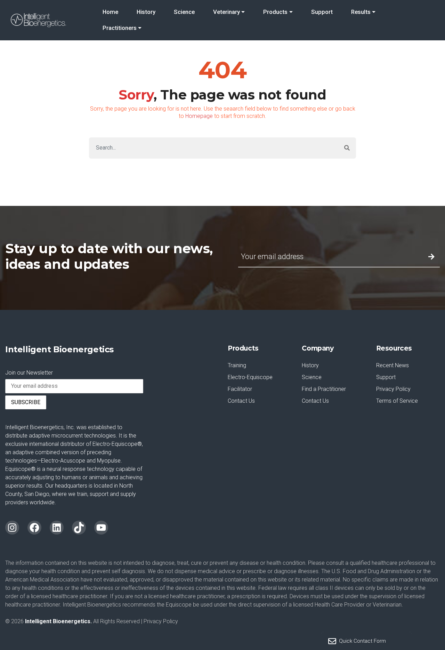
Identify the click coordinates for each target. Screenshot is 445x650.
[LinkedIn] (57, 528)
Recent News (392, 365)
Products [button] (275, 11)
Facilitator (240, 389)
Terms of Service (397, 401)
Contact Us (241, 401)
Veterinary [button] (226, 11)
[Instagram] (12, 528)
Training (237, 365)
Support (322, 11)
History (146, 11)
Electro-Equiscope (250, 377)
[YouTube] (101, 528)
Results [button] (361, 11)
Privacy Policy (393, 389)
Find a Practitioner (324, 389)
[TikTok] (79, 528)
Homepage (199, 116)
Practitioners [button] (120, 27)
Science (184, 11)
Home (110, 11)
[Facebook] (34, 528)
